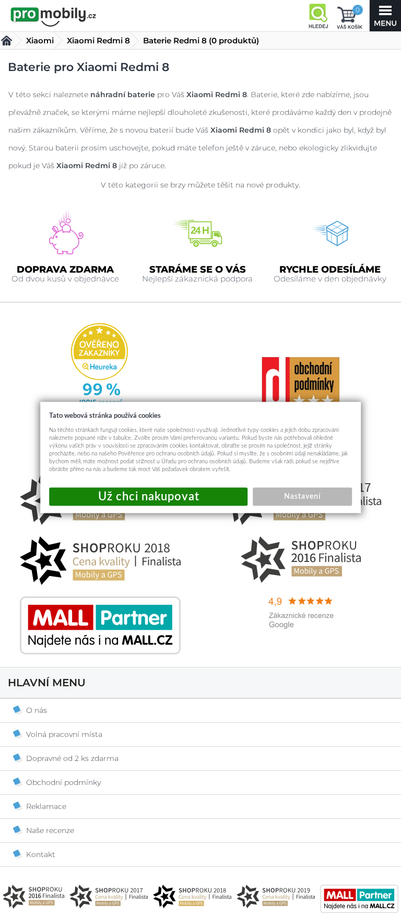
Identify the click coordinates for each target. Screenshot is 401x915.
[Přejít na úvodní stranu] (53, 16)
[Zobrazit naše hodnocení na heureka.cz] (100, 522)
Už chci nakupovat (148, 497)
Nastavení (302, 496)
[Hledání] (318, 15)
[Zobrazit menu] (385, 15)
